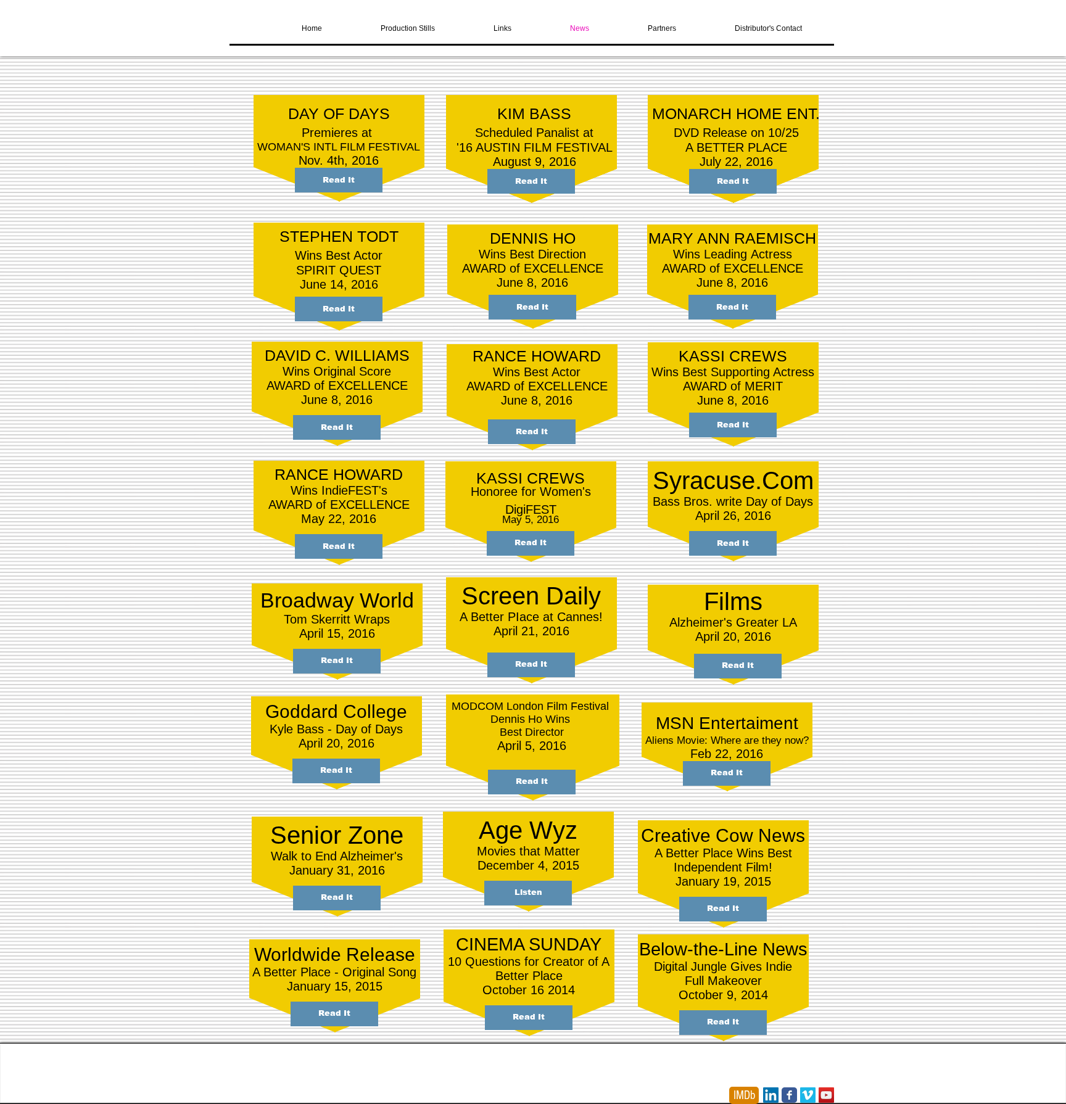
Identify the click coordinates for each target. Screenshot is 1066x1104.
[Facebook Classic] (789, 1095)
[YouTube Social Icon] (826, 1095)
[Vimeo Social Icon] (808, 1095)
